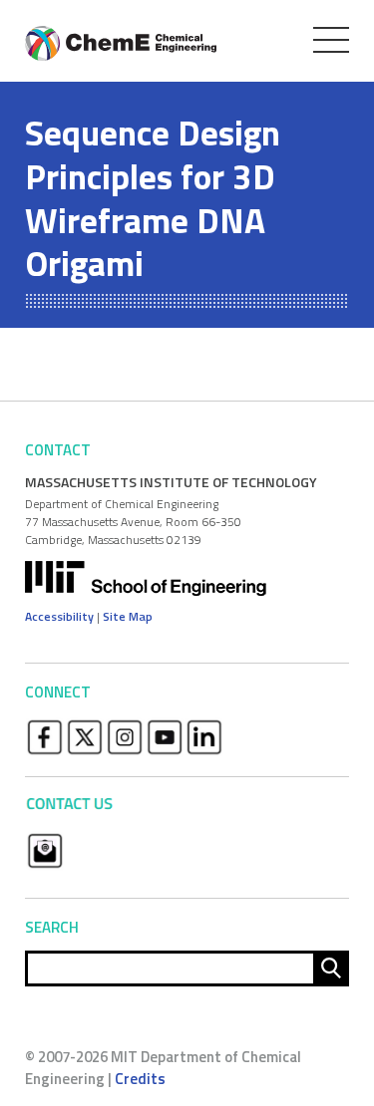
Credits (140, 1078)
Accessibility (59, 616)
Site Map (128, 616)
